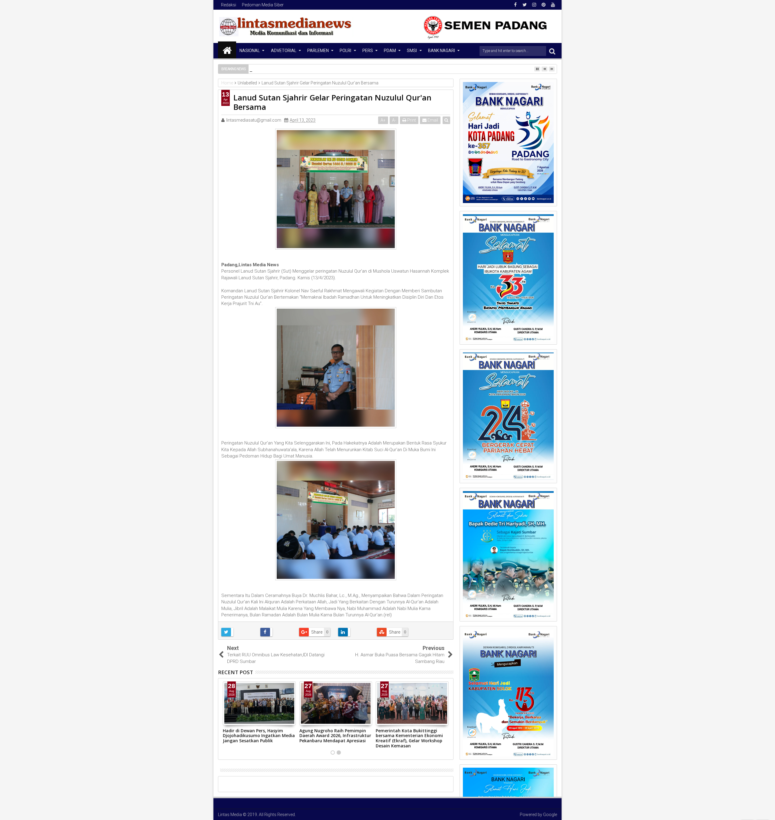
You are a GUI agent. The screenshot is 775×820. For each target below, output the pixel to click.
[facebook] (515, 5)
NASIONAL (249, 50)
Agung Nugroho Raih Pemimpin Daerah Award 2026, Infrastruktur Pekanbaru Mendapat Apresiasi (335, 736)
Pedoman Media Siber (263, 4)
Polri (345, 50)
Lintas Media (230, 814)
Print (411, 120)
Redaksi (228, 4)
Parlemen (318, 50)
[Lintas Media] (227, 49)
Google (550, 814)
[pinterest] (543, 5)
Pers (367, 50)
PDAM (390, 50)
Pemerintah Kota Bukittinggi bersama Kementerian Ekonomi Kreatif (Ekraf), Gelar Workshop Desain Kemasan (409, 738)
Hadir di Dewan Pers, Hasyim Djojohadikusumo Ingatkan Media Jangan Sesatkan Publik (259, 736)
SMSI (412, 50)
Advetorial (283, 50)
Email (432, 120)
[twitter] (524, 5)
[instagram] (534, 5)
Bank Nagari (441, 50)
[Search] (552, 51)
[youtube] (553, 5)
